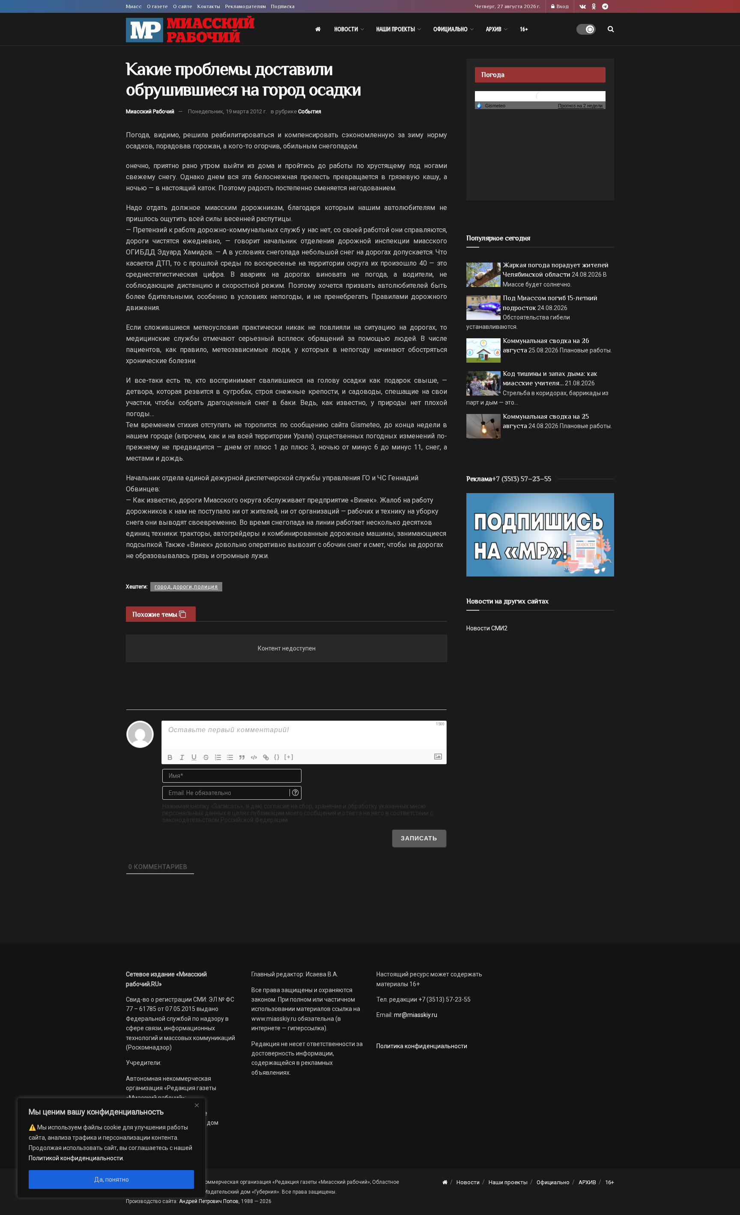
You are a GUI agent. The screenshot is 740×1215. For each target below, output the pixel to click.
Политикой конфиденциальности (76, 1158)
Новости (346, 29)
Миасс (134, 6)
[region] (111, 1148)
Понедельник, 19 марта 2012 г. (227, 111)
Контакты (208, 6)
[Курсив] (182, 757)
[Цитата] (242, 757)
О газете (157, 6)
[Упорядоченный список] (218, 757)
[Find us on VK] (582, 6)
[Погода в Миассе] (540, 95)
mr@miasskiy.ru (415, 1014)
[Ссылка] (266, 757)
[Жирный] (170, 757)
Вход (562, 6)
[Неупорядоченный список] (230, 757)
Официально (450, 29)
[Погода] (490, 105)
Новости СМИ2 (486, 628)
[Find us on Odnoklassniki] (594, 6)
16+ (524, 29)
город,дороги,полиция (186, 587)
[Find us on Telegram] (605, 6)
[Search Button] (611, 29)
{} (277, 757)
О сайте (182, 6)
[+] (289, 757)
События (309, 111)
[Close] (196, 1105)
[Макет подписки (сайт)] (540, 534)
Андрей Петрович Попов (209, 1201)
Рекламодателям (245, 6)
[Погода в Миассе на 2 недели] (580, 106)
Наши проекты (395, 29)
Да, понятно (111, 1179)
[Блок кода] (254, 757)
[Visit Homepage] (190, 29)
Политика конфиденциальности (421, 1046)
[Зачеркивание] (206, 757)
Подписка (283, 6)
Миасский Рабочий (150, 111)
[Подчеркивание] (194, 757)
